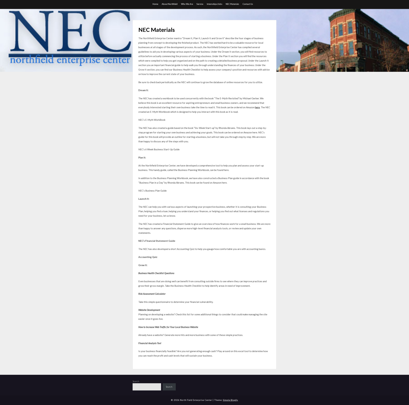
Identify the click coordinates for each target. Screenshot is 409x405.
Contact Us (248, 4)
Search (136, 381)
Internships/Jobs (214, 4)
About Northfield (169, 4)
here (257, 107)
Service (200, 4)
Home (155, 4)
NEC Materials (232, 4)
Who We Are (187, 4)
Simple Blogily (230, 400)
